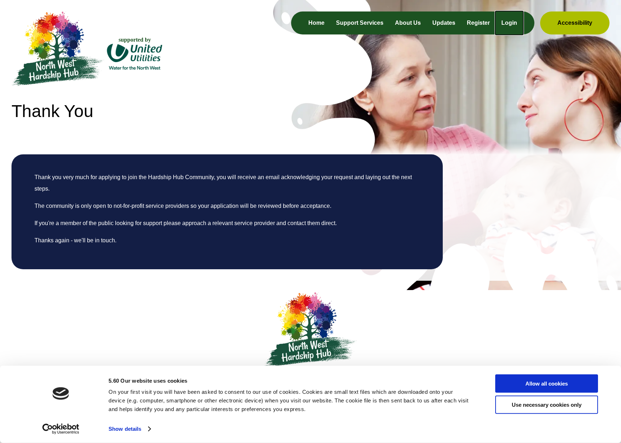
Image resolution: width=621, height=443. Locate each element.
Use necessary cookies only (546, 404)
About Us (408, 23)
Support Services (359, 23)
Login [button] (509, 23)
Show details (125, 429)
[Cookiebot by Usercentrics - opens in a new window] (60, 429)
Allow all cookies (546, 384)
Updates (443, 23)
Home (316, 23)
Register (478, 23)
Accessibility (574, 23)
